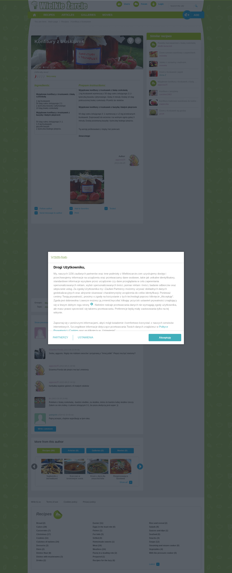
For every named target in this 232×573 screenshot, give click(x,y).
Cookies (73, 330)
